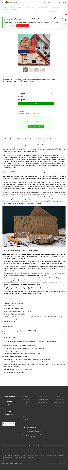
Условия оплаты (43, 396)
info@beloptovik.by (35, 431)
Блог (9, 411)
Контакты (59, 396)
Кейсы (7, 26)
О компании (25, 396)
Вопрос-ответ (59, 408)
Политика (43, 405)
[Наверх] (60, 380)
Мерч (6, 18)
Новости (25, 408)
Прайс (13, 26)
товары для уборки (53, 18)
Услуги (9, 408)
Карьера (25, 416)
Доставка (49, 138)
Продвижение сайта (8, 459)
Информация (43, 393)
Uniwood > (11, 88)
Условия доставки (43, 399)
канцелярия (39, 18)
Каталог (9, 393)
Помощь (59, 393)
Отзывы (18, 138)
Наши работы (26, 402)
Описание (8, 138)
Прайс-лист (9, 414)
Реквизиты (26, 405)
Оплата (39, 138)
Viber (34, 445)
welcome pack (14, 18)
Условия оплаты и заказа (51, 22)
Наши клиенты (26, 399)
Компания (26, 393)
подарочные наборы (26, 18)
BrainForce (62, 463)
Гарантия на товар (43, 402)
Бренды (9, 404)
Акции (9, 401)
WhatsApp (38, 445)
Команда (25, 411)
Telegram (30, 445)
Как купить (28, 138)
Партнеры (26, 419)
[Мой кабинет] (53, 2)
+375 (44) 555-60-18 (29, 428)
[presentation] (20, 69)
